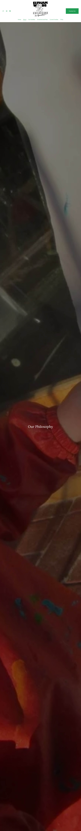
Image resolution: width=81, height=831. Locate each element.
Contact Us (72, 11)
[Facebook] (3, 11)
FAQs (61, 19)
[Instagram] (6, 11)
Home (19, 19)
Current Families (54, 19)
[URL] (10, 11)
